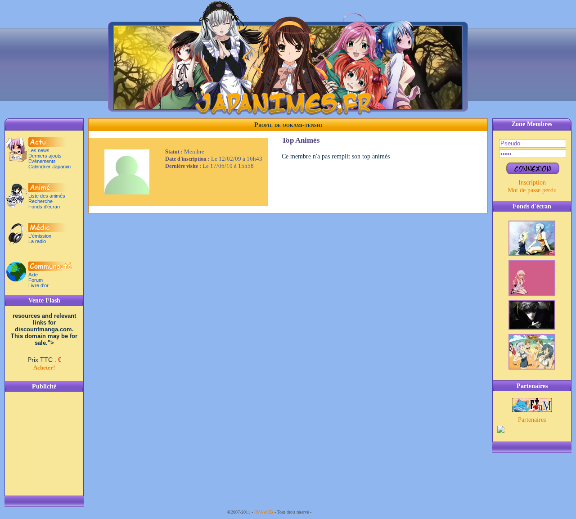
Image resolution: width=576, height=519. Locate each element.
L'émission (39, 236)
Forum (35, 280)
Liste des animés (46, 196)
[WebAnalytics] (331, 512)
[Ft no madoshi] (532, 409)
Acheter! (44, 367)
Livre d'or (38, 285)
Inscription (532, 182)
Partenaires (532, 419)
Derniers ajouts (45, 155)
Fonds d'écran (44, 206)
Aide (33, 274)
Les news (39, 150)
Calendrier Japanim (49, 166)
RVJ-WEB (263, 512)
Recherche (40, 201)
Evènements (42, 161)
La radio (37, 241)
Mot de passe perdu (532, 190)
